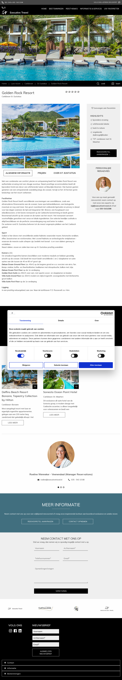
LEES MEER (13, 423)
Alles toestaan (96, 365)
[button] (58, 487)
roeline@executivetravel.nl (51, 480)
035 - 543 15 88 (77, 480)
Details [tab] (61, 321)
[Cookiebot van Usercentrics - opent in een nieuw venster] (102, 313)
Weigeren (26, 365)
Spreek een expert (110, 2)
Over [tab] (97, 321)
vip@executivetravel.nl (101, 206)
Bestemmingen (56, 9)
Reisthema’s (72, 9)
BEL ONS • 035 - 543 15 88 (14, 2)
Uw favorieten (111, 9)
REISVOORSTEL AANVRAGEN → (103, 153)
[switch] (47, 356)
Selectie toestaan (61, 365)
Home (44, 9)
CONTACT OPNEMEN (78, 521)
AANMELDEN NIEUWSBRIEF (46, 652)
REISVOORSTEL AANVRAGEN (40, 521)
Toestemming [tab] (25, 321)
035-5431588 (105, 209)
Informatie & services (91, 9)
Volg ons (97, 2)
